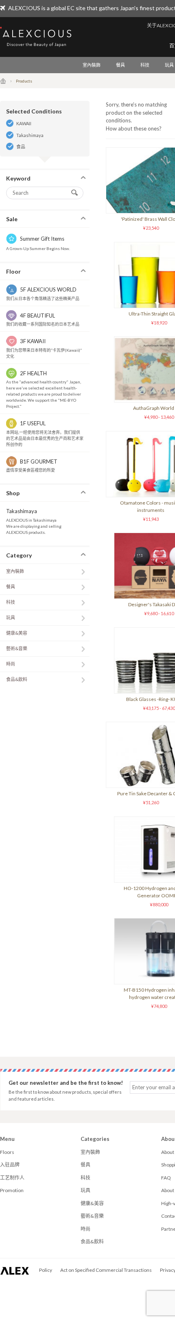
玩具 (10, 617)
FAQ (166, 1178)
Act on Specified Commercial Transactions (106, 1270)
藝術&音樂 (16, 648)
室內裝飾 (92, 64)
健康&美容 (16, 632)
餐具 (120, 64)
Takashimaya (30, 135)
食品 (20, 146)
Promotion (12, 1190)
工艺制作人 (12, 1178)
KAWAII (23, 123)
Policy (45, 1270)
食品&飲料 (16, 679)
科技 (144, 64)
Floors (7, 1152)
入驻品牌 (10, 1165)
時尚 (10, 663)
